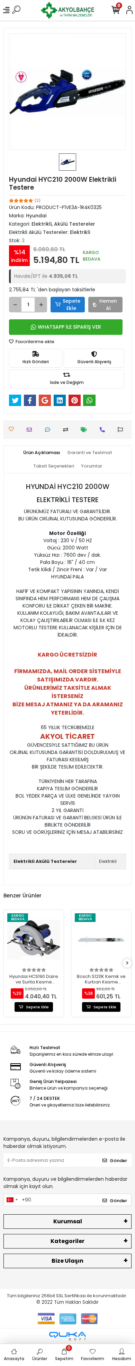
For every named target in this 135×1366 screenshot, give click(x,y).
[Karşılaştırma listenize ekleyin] (67, 429)
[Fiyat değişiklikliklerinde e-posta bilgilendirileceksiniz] (85, 429)
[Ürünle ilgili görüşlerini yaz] (49, 429)
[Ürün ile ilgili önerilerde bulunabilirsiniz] (122, 429)
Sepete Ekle (71, 305)
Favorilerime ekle (34, 341)
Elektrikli (108, 861)
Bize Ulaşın (67, 1261)
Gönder (118, 1160)
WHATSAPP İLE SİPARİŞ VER (69, 326)
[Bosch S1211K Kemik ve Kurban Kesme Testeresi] (101, 939)
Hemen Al (108, 305)
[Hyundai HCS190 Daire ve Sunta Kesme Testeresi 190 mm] (33, 939)
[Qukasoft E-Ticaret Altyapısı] (67, 1336)
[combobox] (12, 1200)
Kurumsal (67, 1221)
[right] (127, 963)
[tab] (41, 453)
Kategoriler (67, 1241)
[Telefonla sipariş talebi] (104, 429)
